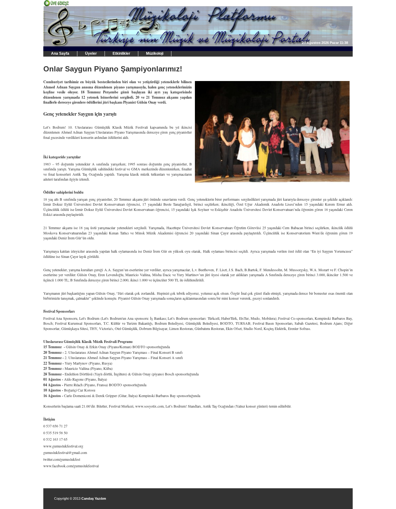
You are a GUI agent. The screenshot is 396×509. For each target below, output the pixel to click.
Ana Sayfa (60, 53)
